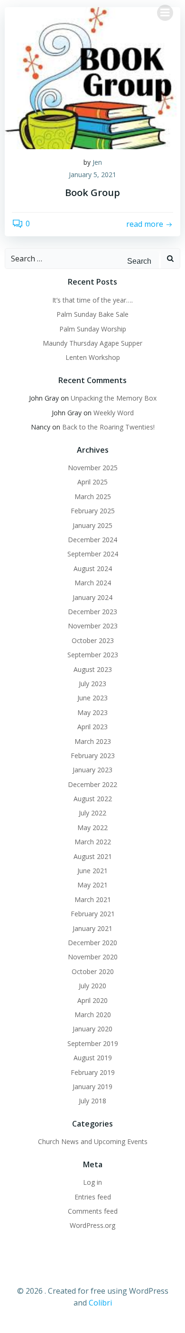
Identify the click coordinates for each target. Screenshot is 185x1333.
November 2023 (93, 625)
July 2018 (92, 1100)
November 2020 (93, 956)
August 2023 (93, 669)
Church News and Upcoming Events (93, 1141)
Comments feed (93, 1211)
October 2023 (93, 640)
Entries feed (92, 1196)
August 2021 (93, 856)
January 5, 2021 (92, 174)
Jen (97, 162)
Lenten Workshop (92, 357)
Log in (92, 1182)
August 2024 (93, 568)
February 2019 (93, 1072)
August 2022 (93, 798)
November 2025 (93, 467)
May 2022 (92, 827)
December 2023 (92, 611)
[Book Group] (92, 77)
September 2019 (92, 1043)
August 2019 (93, 1057)
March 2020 (92, 1014)
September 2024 (92, 553)
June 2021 (92, 870)
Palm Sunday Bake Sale (92, 314)
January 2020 (92, 1028)
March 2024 (92, 582)
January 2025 (92, 525)
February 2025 (93, 510)
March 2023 (92, 741)
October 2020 (93, 971)
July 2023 (92, 683)
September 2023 (92, 654)
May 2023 (92, 712)
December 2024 (92, 539)
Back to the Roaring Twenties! (108, 426)
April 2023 (92, 726)
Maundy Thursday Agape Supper (92, 343)
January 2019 (92, 1086)
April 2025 (92, 481)
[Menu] (165, 13)
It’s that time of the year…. (92, 299)
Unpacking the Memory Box (114, 398)
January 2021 (92, 928)
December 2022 (92, 784)
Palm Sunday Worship (92, 328)
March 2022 (92, 841)
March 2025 (92, 496)
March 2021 (92, 899)
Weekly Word (113, 412)
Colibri (100, 1302)
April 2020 (92, 1000)
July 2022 (92, 812)
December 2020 (92, 942)
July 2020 (92, 985)
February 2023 (93, 755)
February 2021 (93, 913)
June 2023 (92, 697)
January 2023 (92, 769)
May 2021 (92, 884)
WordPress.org (92, 1225)
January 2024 (92, 597)
